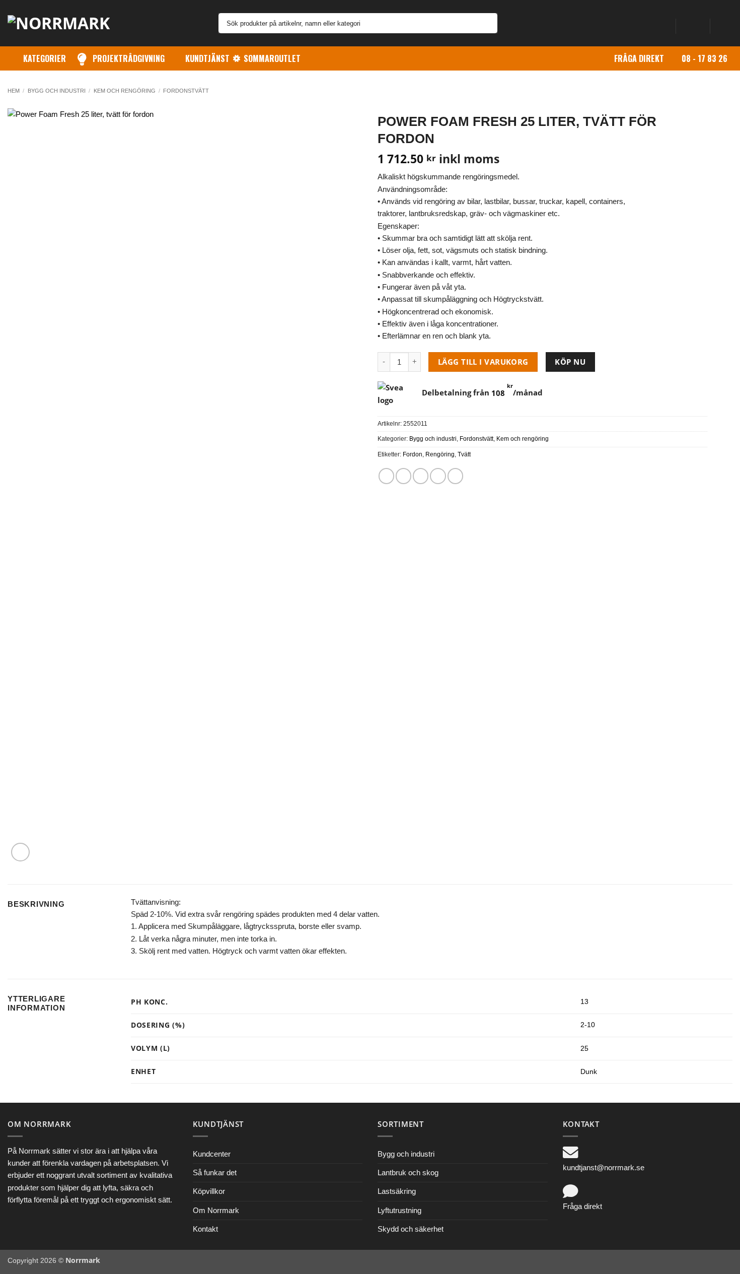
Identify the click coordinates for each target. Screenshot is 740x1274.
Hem (14, 91)
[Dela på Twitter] (403, 476)
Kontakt (205, 1229)
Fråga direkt (639, 58)
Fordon (412, 454)
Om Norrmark (216, 1210)
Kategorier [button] (44, 58)
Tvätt (464, 454)
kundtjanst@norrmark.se (603, 1167)
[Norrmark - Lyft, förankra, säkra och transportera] (65, 23)
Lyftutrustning (399, 1210)
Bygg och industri (57, 91)
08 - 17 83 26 (704, 58)
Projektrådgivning (129, 58)
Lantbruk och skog (408, 1172)
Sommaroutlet (272, 58)
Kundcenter (212, 1154)
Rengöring (440, 454)
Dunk (588, 1072)
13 (584, 1001)
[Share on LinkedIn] (455, 476)
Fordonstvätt (186, 91)
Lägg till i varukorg (483, 362)
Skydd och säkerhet (410, 1229)
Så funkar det (215, 1172)
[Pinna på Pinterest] (438, 476)
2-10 (587, 1025)
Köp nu (570, 362)
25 (584, 1048)
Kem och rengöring (125, 91)
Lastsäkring (397, 1191)
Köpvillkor (209, 1191)
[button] (692, 23)
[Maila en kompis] (420, 476)
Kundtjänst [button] (207, 58)
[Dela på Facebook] (386, 476)
